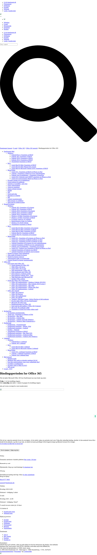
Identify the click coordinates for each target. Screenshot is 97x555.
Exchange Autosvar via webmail (21, 219)
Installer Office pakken (18, 279)
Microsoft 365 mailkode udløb (20, 307)
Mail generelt (8, 357)
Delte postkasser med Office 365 (21, 272)
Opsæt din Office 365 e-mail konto (18, 280)
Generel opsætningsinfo (15, 199)
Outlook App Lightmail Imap (20, 355)
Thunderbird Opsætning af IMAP (21, 161)
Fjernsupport (7, 4)
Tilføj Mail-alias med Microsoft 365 (22, 277)
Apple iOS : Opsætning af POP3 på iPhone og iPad (26, 241)
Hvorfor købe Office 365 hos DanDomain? (24, 301)
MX (9, 197)
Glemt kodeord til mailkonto (16, 182)
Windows (10, 153)
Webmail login (8, 513)
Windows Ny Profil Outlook (19, 223)
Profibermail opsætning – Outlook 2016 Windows (22, 336)
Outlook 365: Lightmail (18, 343)
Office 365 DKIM (16, 297)
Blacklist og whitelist (14, 195)
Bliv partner (7, 536)
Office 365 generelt (13, 291)
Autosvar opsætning (14, 187)
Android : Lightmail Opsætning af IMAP (23, 353)
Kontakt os (7, 540)
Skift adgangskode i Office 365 (20, 270)
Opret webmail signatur (15, 189)
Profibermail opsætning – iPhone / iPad (19, 326)
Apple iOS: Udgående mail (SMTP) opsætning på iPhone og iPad (31, 177)
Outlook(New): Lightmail (19, 341)
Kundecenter (7, 521)
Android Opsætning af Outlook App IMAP (24, 250)
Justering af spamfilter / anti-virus (17, 184)
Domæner (7, 27)
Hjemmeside (7, 26)
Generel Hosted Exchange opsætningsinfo (20, 260)
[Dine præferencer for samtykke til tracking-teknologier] (95, 416)
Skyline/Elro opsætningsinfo (16, 313)
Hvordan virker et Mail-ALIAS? (17, 365)
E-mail (6, 24)
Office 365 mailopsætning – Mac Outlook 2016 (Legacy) (28, 284)
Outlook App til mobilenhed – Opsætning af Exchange (27, 246)
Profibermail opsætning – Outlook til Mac (20, 335)
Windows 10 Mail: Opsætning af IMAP (23, 217)
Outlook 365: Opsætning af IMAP (21, 156)
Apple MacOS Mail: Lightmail (20, 347)
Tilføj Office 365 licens (18, 267)
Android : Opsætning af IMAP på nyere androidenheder (28, 173)
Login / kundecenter (10, 11)
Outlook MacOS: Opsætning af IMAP (22, 233)
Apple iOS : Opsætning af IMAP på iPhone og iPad (26, 172)
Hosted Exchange (9, 204)
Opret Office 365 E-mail (18, 268)
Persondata (17, 551)
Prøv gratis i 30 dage (30, 459)
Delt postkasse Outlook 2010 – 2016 (22, 275)
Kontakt (6, 7)
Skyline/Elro (7, 311)
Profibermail (7, 323)
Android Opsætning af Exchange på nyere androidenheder (28, 243)
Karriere (6, 538)
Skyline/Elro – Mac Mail (15, 316)
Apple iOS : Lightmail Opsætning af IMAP (24, 352)
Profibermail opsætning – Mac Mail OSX (20, 333)
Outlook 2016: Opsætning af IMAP (22, 158)
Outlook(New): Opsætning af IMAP (22, 155)
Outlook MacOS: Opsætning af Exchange (23, 234)
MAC (9, 163)
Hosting (6, 29)
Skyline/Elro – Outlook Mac (16, 318)
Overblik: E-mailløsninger (15, 364)
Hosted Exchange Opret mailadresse (18, 253)
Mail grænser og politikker (15, 201)
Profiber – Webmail (13, 330)
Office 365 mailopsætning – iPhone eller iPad (25, 287)
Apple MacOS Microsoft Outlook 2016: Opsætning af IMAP (29, 168)
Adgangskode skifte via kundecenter (18, 258)
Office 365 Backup (17, 294)
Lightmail (7, 338)
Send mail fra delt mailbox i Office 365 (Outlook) (26, 306)
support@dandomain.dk (7, 483)
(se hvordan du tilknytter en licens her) (11, 443)
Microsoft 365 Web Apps (18, 302)
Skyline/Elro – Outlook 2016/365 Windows (21, 319)
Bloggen (6, 526)
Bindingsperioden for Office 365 (21, 304)
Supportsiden (8, 528)
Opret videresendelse (14, 185)
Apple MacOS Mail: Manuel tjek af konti (23, 167)
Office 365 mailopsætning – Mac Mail (22, 285)
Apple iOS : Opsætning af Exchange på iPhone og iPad (28, 238)
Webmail (6, 9)
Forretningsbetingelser (6, 551)
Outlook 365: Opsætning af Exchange (22, 207)
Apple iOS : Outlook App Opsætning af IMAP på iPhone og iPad (31, 248)
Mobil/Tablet (11, 170)
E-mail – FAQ (8, 369)
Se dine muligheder (28, 474)
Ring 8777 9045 (5, 479)
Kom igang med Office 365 (16, 263)
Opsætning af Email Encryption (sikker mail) (24, 309)
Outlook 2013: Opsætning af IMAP (22, 160)
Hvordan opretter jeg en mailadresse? (19, 180)
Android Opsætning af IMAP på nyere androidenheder (27, 245)
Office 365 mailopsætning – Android (22, 289)
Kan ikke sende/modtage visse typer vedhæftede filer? (24, 362)
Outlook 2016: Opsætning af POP (21, 214)
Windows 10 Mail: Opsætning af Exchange (24, 216)
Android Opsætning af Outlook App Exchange (25, 251)
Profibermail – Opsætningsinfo (17, 324)
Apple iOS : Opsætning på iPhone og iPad (20, 314)
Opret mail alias (12, 194)
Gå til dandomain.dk (10, 2)
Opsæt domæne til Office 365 (20, 265)
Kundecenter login (9, 511)
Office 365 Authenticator (18, 296)
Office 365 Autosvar (17, 292)
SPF (9, 192)
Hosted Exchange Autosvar (16, 257)
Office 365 (7, 262)
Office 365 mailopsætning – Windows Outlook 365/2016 (28, 282)
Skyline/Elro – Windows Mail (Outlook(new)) (21, 321)
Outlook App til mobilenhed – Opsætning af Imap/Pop (27, 175)
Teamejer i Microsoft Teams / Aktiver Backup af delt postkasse (30, 299)
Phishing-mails (12, 358)
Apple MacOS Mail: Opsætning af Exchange (24, 228)
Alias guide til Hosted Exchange (17, 255)
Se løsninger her (28, 467)
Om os (6, 534)
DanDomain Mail (9, 151)
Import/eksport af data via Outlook (21, 221)
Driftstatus (7, 6)
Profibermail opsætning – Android (18, 328)
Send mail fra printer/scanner (16, 202)
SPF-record (11, 367)
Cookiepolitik (28, 551)
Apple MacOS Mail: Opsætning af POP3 (23, 231)
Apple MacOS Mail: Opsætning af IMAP (23, 165)
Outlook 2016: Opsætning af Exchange (23, 211)
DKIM (10, 190)
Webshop (6, 22)
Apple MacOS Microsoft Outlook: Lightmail (24, 348)
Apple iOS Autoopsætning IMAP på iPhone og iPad (27, 178)
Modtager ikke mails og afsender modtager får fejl (22, 360)
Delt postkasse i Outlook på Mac (21, 274)
